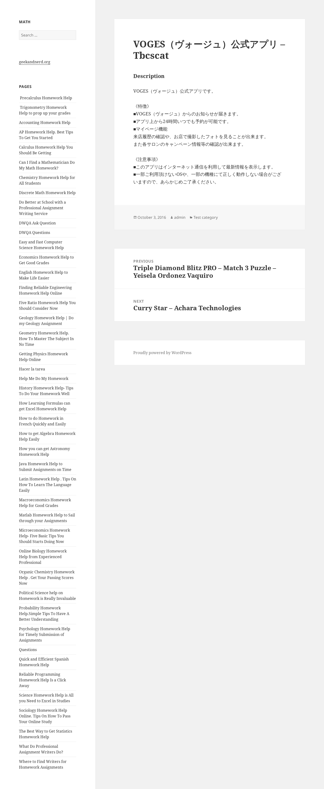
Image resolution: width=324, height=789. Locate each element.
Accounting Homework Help (44, 122)
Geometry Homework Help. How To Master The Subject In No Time (46, 338)
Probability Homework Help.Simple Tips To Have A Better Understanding (44, 613)
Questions (28, 649)
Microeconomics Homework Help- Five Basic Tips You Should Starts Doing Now (44, 536)
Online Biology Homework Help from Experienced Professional (43, 556)
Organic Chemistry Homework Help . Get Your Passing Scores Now (46, 577)
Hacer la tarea (32, 369)
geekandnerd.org (34, 61)
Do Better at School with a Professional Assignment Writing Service (42, 208)
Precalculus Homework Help (45, 97)
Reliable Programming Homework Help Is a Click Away (42, 680)
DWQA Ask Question (37, 223)
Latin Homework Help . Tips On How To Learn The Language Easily (47, 484)
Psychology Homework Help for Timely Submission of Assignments (44, 634)
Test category (206, 217)
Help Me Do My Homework (43, 378)
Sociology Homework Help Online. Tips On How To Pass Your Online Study (44, 716)
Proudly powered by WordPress (162, 352)
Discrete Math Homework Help (47, 192)
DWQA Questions (34, 232)
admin (179, 217)
